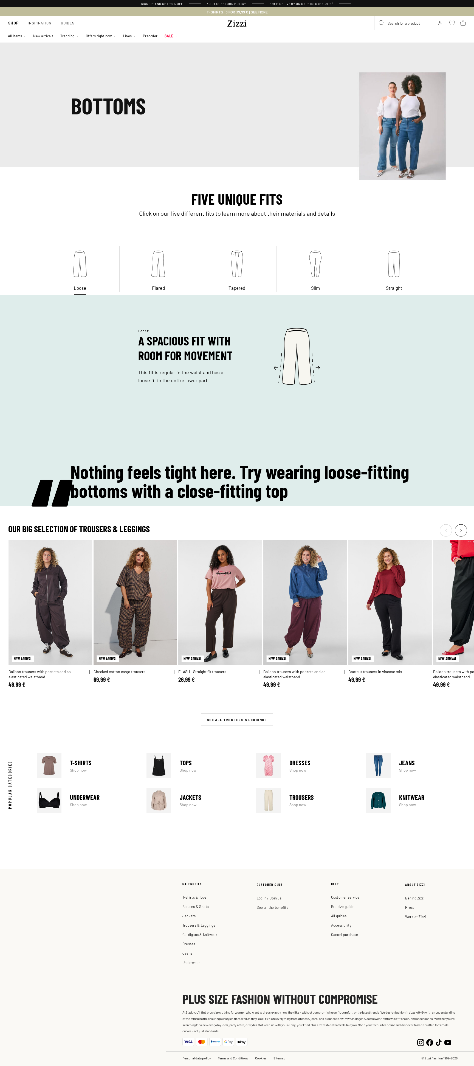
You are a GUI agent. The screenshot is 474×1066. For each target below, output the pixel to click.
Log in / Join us (269, 898)
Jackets (196, 800)
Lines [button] (127, 35)
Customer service (345, 897)
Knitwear (416, 800)
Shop (13, 23)
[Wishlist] (84, 547)
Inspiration (40, 23)
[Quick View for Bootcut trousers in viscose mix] (429, 672)
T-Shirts (87, 765)
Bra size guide (342, 906)
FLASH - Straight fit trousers (202, 671)
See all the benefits (272, 907)
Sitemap (279, 1058)
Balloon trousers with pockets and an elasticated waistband (40, 674)
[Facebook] (429, 1042)
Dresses (306, 765)
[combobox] (402, 23)
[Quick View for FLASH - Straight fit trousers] (259, 672)
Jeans (416, 765)
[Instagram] (420, 1042)
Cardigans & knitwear (199, 934)
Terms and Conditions (233, 1058)
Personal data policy (196, 1058)
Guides (68, 23)
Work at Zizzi (415, 916)
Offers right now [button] (99, 35)
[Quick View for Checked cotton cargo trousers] (174, 672)
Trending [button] (67, 35)
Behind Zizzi (414, 898)
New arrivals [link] (43, 35)
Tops (196, 765)
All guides (339, 915)
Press (409, 907)
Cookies (261, 1058)
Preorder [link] (150, 35)
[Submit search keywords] (381, 23)
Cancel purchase (344, 934)
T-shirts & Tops (194, 897)
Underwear (87, 800)
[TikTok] (438, 1042)
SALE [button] (169, 35)
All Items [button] (15, 35)
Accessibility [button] (341, 925)
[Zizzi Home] (237, 22)
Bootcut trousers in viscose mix (375, 671)
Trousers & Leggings (198, 925)
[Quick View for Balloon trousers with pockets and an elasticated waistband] (89, 672)
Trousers (306, 800)
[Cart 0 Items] (463, 23)
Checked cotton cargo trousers (119, 671)
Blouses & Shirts (195, 906)
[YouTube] (447, 1042)
